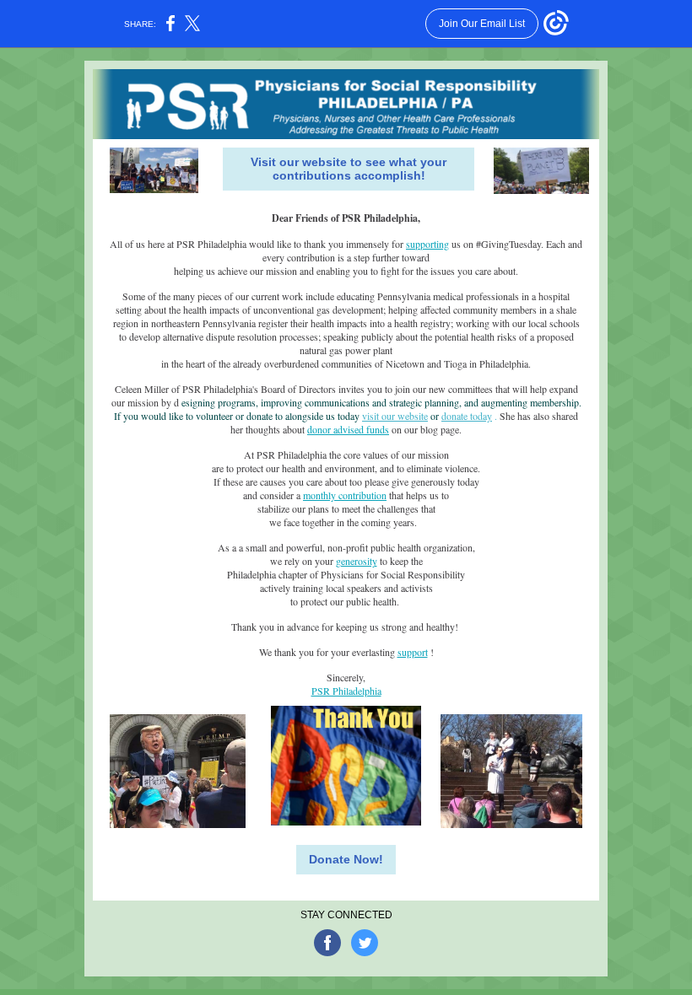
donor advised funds (348, 429)
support (412, 652)
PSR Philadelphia (346, 690)
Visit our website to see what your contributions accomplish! (348, 168)
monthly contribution (345, 495)
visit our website (395, 415)
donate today (466, 415)
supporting (427, 243)
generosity (356, 560)
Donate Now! (346, 859)
